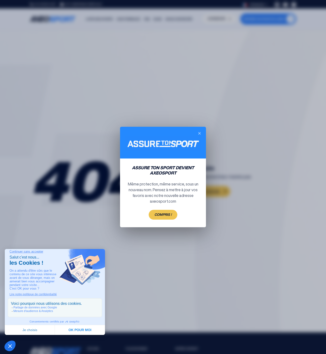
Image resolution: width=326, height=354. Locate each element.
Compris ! (163, 214)
